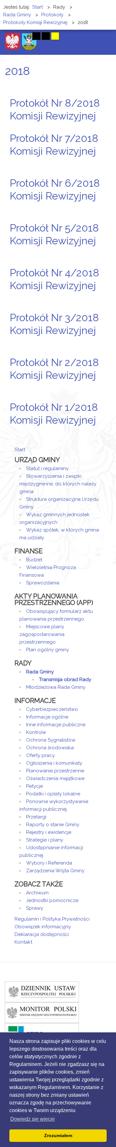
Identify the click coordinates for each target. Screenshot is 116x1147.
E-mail (99, 128)
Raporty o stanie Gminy (52, 824)
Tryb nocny (23, 36)
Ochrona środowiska (50, 748)
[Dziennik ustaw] (42, 991)
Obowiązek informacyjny (43, 927)
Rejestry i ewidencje (48, 832)
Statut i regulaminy (47, 468)
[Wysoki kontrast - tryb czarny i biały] (36, 36)
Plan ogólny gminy (47, 650)
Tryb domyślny (12, 36)
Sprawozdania (42, 583)
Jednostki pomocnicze (52, 900)
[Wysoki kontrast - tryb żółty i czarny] (55, 36)
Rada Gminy (40, 672)
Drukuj (92, 128)
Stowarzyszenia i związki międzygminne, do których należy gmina (57, 483)
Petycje (34, 786)
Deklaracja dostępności (42, 934)
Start (20, 449)
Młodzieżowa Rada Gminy (55, 687)
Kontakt (23, 942)
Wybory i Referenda (49, 863)
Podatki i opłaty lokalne (53, 794)
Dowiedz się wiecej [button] (32, 1119)
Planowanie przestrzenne (55, 771)
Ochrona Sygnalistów (50, 740)
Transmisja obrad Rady (65, 679)
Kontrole (36, 732)
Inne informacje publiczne (55, 725)
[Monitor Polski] (42, 1012)
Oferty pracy (40, 755)
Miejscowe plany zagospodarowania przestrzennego (41, 634)
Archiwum (37, 893)
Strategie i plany (44, 840)
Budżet (34, 560)
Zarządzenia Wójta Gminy (55, 871)
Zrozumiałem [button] (58, 1135)
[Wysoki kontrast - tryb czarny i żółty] (46, 36)
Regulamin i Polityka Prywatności (52, 919)
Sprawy (34, 908)
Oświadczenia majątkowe (55, 778)
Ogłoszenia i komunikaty (54, 763)
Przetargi (36, 817)
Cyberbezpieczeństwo (52, 709)
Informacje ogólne (47, 717)
